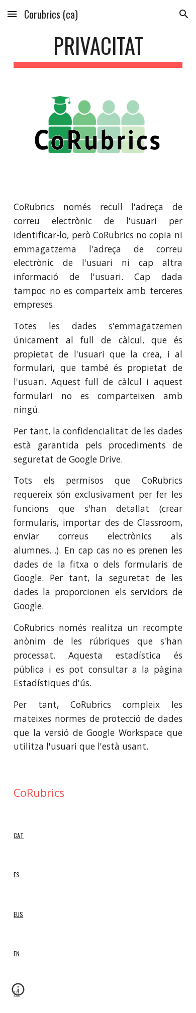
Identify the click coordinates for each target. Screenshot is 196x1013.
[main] (98, 50)
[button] (12, 14)
